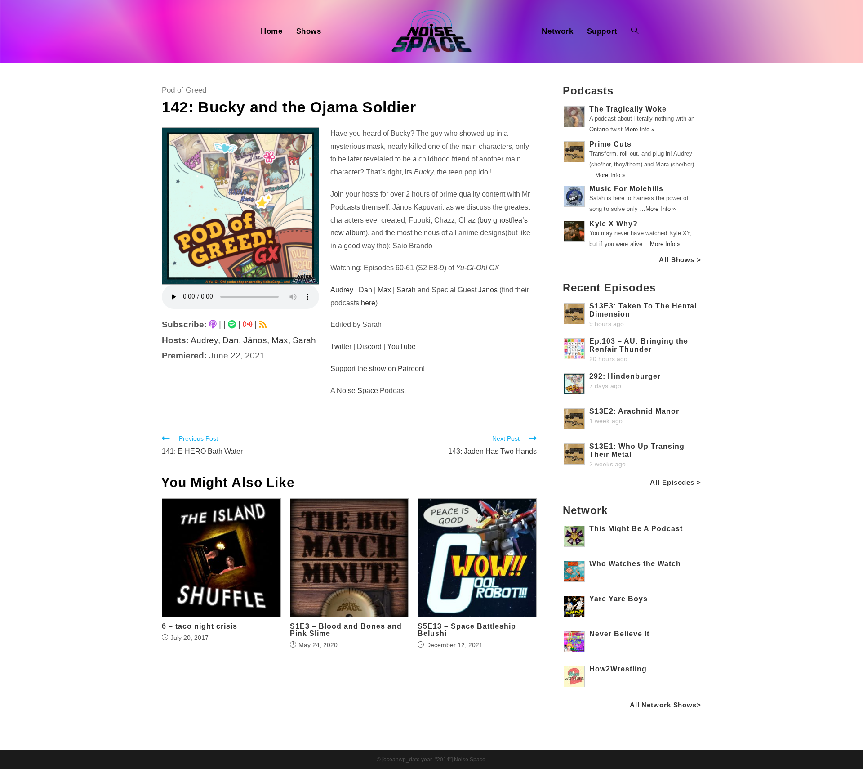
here (368, 303)
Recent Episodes (609, 288)
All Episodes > (675, 482)
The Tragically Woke (628, 109)
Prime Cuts (610, 144)
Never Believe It (619, 634)
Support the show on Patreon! (377, 368)
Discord (369, 346)
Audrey (204, 340)
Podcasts (588, 91)
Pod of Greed (184, 90)
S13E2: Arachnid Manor (634, 411)
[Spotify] (232, 324)
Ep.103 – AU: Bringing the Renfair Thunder (638, 345)
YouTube (401, 346)
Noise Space (357, 390)
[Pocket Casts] (247, 324)
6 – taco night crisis (199, 626)
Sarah (304, 340)
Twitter (340, 346)
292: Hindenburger (625, 376)
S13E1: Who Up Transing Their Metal (637, 450)
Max (279, 340)
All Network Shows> (665, 705)
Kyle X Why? (613, 224)
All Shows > (680, 260)
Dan (230, 340)
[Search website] (634, 31)
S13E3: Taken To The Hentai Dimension (643, 310)
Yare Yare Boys (618, 599)
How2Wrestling (618, 669)
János (255, 340)
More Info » (639, 129)
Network (585, 510)
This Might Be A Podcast (636, 528)
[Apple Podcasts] (213, 324)
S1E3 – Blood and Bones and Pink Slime (346, 630)
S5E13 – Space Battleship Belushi (467, 630)
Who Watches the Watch (635, 564)
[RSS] (263, 324)
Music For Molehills (626, 188)
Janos (488, 290)
